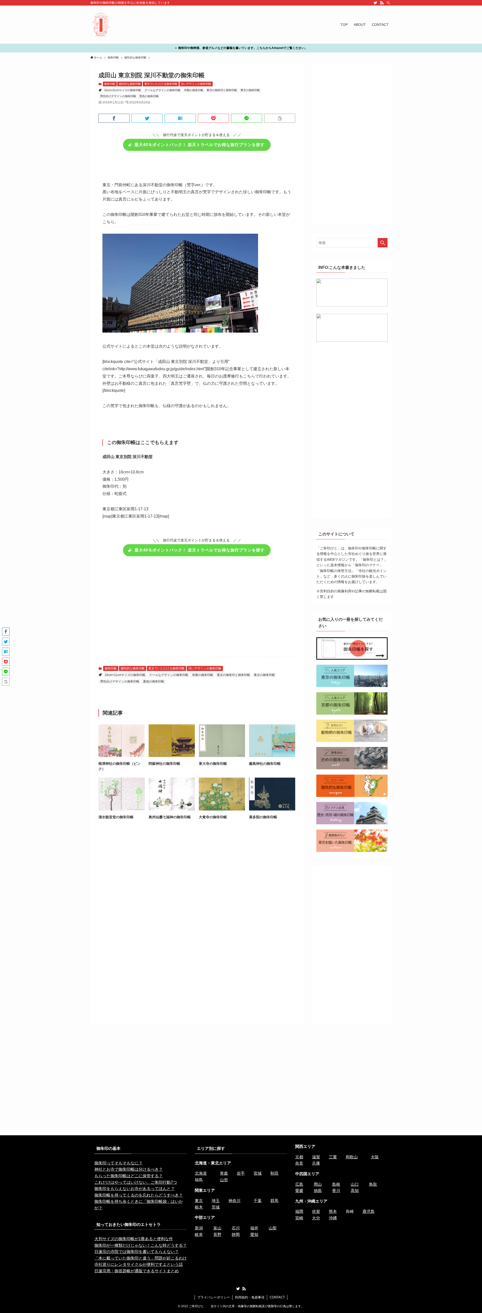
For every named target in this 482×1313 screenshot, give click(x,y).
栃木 (199, 1207)
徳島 (318, 1191)
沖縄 (333, 1218)
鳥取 (373, 1184)
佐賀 (316, 1211)
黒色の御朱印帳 (149, 96)
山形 (224, 1180)
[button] (114, 118)
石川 (236, 1228)
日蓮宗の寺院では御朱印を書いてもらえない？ (136, 1251)
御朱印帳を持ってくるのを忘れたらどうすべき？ (138, 1195)
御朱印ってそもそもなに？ (118, 1163)
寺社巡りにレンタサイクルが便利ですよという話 (138, 1264)
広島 (299, 1184)
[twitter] (375, 3)
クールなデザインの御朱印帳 (162, 90)
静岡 (236, 1234)
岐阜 (199, 1234)
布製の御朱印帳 (193, 90)
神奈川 (234, 1201)
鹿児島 (369, 1211)
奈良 (299, 1163)
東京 (199, 1201)
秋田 (274, 1173)
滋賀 (316, 1157)
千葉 (258, 1201)
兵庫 (316, 1163)
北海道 (201, 1173)
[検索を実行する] (383, 242)
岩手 (241, 1173)
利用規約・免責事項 (249, 1297)
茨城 (216, 1207)
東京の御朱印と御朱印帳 (222, 90)
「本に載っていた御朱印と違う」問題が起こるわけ (140, 1258)
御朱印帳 (109, 83)
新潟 (199, 1228)
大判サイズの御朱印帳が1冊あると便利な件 (133, 1239)
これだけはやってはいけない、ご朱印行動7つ (135, 1182)
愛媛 (299, 1191)
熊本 (333, 1211)
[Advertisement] (196, 610)
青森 (224, 1173)
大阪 (375, 1157)
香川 (336, 1191)
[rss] (382, 3)
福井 (254, 1228)
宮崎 (299, 1218)
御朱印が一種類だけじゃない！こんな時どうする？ (140, 1245)
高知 (355, 1191)
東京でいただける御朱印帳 (160, 83)
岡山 (318, 1184)
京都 (299, 1157)
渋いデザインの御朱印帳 (196, 83)
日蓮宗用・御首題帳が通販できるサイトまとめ (136, 1271)
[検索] (388, 3)
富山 (217, 1228)
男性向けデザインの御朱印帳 (118, 96)
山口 (355, 1184)
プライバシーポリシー (213, 1297)
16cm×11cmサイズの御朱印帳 (122, 90)
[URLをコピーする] (279, 118)
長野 (217, 1234)
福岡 (299, 1211)
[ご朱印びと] (101, 25)
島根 (336, 1184)
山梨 (273, 1228)
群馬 (274, 1201)
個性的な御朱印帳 (130, 83)
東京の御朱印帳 (250, 90)
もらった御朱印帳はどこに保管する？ (128, 1176)
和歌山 (352, 1157)
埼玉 (216, 1201)
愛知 (254, 1234)
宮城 (258, 1173)
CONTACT (277, 1297)
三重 (333, 1157)
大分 (316, 1218)
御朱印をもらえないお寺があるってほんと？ (134, 1188)
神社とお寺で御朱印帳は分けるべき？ (128, 1169)
